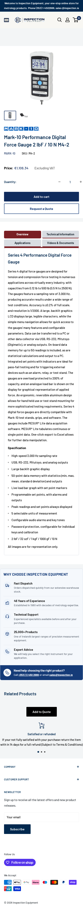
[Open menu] (6, 20)
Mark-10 (10, 153)
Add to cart (41, 196)
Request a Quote (41, 208)
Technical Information (60, 234)
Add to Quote (41, 712)
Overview (22, 234)
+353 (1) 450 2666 (29, 674)
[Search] (59, 20)
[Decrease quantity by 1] (59, 182)
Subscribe (17, 829)
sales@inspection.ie (61, 674)
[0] (75, 19)
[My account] (67, 20)
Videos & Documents (60, 243)
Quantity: (10, 182)
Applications (22, 243)
